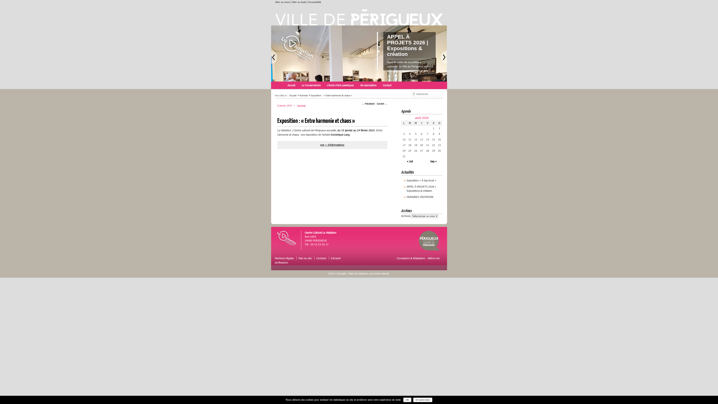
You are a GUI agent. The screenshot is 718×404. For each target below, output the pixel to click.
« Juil (410, 161)
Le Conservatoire (311, 85)
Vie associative (368, 85)
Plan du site (305, 258)
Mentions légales (284, 258)
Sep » (433, 161)
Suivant (382, 103)
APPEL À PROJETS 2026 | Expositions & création (407, 45)
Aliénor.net (434, 258)
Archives (301, 105)
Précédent (368, 103)
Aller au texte (299, 2)
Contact (387, 85)
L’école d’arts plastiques (340, 85)
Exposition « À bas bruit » (421, 180)
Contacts (321, 258)
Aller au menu (282, 2)
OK (407, 400)
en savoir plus (423, 400)
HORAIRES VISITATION (420, 196)
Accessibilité (314, 2)
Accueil (291, 85)
